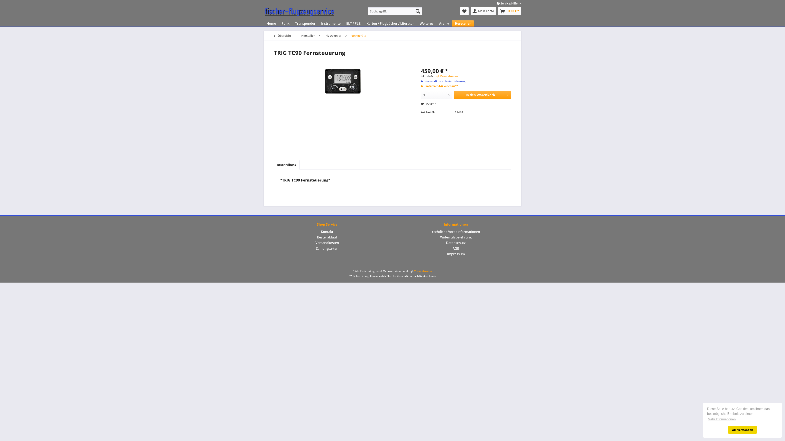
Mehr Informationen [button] (722, 419)
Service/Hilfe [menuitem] (509, 3)
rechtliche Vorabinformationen (456, 231)
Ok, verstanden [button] (742, 429)
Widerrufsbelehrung (456, 237)
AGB (456, 248)
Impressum (456, 254)
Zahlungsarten (327, 248)
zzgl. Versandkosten (446, 76)
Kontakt (327, 231)
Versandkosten (327, 243)
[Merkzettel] (464, 11)
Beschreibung (286, 165)
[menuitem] (395, 11)
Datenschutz (456, 243)
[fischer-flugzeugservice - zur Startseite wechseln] (299, 12)
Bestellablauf (327, 237)
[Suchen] (418, 11)
